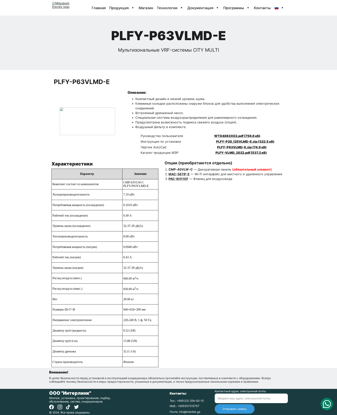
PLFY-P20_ (224, 141)
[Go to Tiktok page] (68, 407)
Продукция (119, 8)
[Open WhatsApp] (327, 404)
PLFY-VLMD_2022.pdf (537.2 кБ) (241, 153)
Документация (200, 8)
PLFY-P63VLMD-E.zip (234, 147)
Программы (233, 8)
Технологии (167, 8)
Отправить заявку (235, 409)
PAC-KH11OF (178, 179)
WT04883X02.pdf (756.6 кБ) (237, 136)
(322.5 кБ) (265, 141)
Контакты (262, 8)
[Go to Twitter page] (76, 407)
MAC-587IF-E (179, 174)
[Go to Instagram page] (60, 407)
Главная (99, 8)
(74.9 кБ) (259, 147)
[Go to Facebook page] (51, 407)
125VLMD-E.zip (245, 141)
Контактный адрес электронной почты (240, 391)
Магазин (146, 8)
